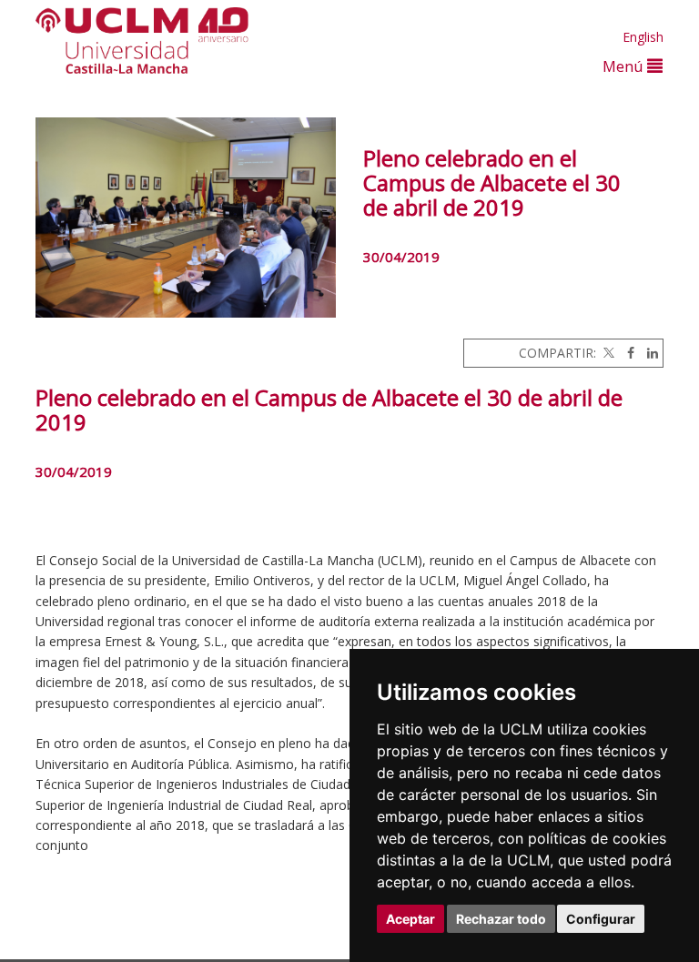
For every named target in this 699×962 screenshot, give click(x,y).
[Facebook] (626, 352)
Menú (625, 66)
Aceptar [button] (410, 919)
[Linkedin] (648, 352)
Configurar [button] (600, 919)
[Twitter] (607, 352)
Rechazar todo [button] (501, 919)
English (643, 37)
